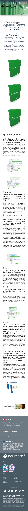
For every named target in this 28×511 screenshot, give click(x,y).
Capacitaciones (5, 482)
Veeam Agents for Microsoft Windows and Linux (14, 346)
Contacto (15, 473)
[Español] (24, 3)
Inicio (4, 473)
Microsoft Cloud (10, 281)
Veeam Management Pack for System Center (14, 243)
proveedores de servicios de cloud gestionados (14, 282)
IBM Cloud (17, 281)
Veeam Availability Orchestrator (14, 367)
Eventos (4, 483)
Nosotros (4, 474)
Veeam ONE (20, 231)
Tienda (4, 481)
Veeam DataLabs (7, 202)
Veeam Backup (14, 295)
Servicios (4, 476)
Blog (15, 474)
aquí (21, 498)
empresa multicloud (14, 275)
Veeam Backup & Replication (14, 150)
